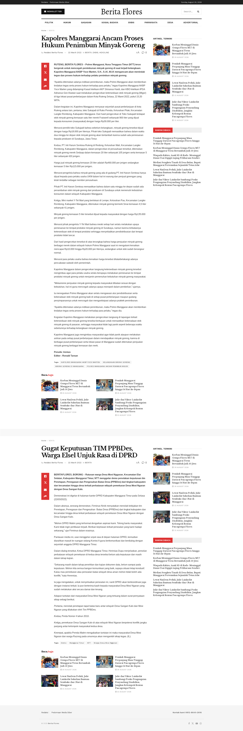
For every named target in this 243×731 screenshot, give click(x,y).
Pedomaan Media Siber (59, 2)
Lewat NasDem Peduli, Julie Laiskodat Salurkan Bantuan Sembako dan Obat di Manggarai (173, 172)
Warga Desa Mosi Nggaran (105, 643)
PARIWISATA (151, 22)
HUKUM (67, 22)
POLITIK (49, 22)
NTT (89, 643)
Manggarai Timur (77, 643)
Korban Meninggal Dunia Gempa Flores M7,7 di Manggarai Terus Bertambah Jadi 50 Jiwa (176, 149)
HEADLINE (104, 52)
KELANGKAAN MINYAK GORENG (116, 362)
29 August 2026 (69, 393)
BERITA (51, 31)
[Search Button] (199, 11)
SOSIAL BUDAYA (110, 22)
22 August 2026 (69, 412)
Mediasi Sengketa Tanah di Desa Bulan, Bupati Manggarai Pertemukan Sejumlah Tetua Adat (177, 164)
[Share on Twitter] (45, 72)
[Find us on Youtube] (197, 723)
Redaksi (44, 2)
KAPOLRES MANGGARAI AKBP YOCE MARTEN (80, 362)
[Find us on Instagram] (201, 723)
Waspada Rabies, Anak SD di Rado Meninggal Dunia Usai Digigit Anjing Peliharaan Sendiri (177, 156)
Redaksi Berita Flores (53, 52)
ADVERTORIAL (190, 22)
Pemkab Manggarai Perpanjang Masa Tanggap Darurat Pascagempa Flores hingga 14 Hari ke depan (176, 141)
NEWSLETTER (54, 11)
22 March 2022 (74, 52)
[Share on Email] (45, 79)
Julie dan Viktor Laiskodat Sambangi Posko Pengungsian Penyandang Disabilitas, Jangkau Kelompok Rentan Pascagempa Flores (130, 405)
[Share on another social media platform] (45, 86)
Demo (63, 643)
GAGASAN (86, 22)
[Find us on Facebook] (189, 723)
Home (43, 31)
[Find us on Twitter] (193, 723)
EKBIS (131, 22)
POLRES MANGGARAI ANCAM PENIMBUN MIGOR (107, 366)
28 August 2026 (124, 393)
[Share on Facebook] (45, 66)
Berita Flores (121, 11)
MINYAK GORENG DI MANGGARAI (69, 366)
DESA (170, 22)
